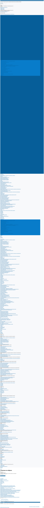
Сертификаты (2, 57)
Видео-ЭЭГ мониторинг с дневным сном (5, 159)
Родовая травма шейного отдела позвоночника (6, 45)
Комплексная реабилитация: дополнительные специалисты (7, 66)
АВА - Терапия (2, 73)
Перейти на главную (2, 475)
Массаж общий (2, 144)
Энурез (1, 50)
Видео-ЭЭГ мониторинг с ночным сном (5, 160)
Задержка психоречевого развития (4, 18)
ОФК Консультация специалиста (4, 152)
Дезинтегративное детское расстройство (5, 90)
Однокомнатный (2, 167)
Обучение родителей (3, 134)
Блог (0, 331)
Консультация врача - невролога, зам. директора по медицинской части (9, 65)
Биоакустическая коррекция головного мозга (6, 71)
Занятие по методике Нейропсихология (5, 141)
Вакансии (1, 120)
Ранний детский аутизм (3, 88)
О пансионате (2, 278)
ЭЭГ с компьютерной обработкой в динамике (6, 162)
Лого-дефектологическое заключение (5, 296)
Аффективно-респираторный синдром (5, 108)
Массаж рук (1, 147)
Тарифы (1, 171)
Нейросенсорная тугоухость (3, 30)
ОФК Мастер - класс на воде (3, 316)
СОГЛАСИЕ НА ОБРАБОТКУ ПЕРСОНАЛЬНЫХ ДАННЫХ (7, 495)
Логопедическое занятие (3, 132)
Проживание (2, 74)
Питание (1, 75)
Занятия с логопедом (3, 67)
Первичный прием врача (3, 126)
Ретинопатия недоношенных (4, 31)
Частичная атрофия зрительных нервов (5, 95)
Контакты (1, 173)
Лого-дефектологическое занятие (4, 136)
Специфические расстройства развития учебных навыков (7, 115)
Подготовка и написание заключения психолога (6, 301)
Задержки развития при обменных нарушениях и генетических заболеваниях (10, 32)
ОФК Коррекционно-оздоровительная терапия (6, 156)
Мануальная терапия (3, 70)
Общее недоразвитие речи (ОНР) (4, 22)
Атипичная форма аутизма (3, 25)
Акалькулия (1, 53)
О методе (1, 118)
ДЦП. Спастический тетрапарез (4, 39)
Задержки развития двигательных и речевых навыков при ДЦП (8, 35)
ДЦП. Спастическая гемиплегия (4, 100)
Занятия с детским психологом (4, 69)
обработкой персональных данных (4, 507)
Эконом (1, 166)
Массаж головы (2, 308)
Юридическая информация (3, 494)
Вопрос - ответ (2, 58)
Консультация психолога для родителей (5, 143)
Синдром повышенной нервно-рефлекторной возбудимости (8, 44)
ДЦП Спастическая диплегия (3, 36)
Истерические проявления (3, 17)
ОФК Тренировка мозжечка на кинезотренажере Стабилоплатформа (9, 155)
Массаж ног (1, 148)
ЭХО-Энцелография (2, 321)
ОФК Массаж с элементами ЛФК (4, 154)
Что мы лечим (2, 79)
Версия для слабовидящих (10, 14)
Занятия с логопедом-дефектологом (4, 68)
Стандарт (1, 326)
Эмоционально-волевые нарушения (4, 48)
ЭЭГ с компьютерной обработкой (4, 318)
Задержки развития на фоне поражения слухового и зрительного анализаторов (10, 29)
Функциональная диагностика (4, 72)
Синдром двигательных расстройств (5, 42)
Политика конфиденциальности (4, 56)
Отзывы (1, 172)
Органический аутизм (3, 93)
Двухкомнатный (2, 168)
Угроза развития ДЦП (3, 110)
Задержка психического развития (4, 19)
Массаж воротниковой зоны (3, 145)
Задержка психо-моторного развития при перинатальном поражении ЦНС (9, 40)
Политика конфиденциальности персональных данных (7, 496)
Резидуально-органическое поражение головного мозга (7, 46)
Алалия (1, 85)
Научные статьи (2, 123)
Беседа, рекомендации (3, 63)
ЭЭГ (0, 158)
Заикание (1, 16)
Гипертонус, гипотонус (3, 43)
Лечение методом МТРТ (3, 128)
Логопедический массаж (3, 131)
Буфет (1, 170)
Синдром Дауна (2, 34)
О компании (1, 478)
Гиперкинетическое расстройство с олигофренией (6, 26)
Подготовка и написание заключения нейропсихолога (7, 142)
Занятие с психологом (3, 140)
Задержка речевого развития (4, 83)
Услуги (1, 124)
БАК (0, 151)
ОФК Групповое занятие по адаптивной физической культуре (8, 313)
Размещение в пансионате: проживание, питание (6, 164)
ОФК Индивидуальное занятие (4, 153)
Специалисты (2, 283)
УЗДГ (0, 161)
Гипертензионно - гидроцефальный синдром (6, 105)
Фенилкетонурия (2, 98)
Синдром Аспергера (2, 27)
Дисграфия (1, 52)
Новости (1, 483)
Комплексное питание (3, 169)
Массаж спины (2, 306)
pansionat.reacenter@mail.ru (3, 7)
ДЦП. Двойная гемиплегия (3, 37)
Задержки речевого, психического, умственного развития (7, 80)
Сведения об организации (3, 55)
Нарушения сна (2, 49)
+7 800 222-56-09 (2, 465)
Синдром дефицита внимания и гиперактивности (6, 47)
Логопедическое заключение (4, 133)
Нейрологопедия (2, 293)
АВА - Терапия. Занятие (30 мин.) (4, 323)
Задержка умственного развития (4, 20)
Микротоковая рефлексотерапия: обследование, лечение (7, 61)
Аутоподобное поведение (3, 28)
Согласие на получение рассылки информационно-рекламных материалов (9, 497)
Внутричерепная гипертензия (4, 113)
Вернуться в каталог (2, 476)
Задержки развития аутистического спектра (5, 23)
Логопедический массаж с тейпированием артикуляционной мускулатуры (9, 138)
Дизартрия (1, 21)
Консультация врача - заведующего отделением (6, 64)
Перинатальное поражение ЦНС (4, 41)
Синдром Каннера (2, 24)
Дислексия (1, 51)
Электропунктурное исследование (4, 62)
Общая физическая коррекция (4, 231)
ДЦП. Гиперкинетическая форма (4, 103)
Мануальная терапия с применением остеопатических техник (8, 149)
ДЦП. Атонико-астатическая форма (4, 38)
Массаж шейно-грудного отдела (4, 146)
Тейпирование (2, 298)
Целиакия (1, 33)
